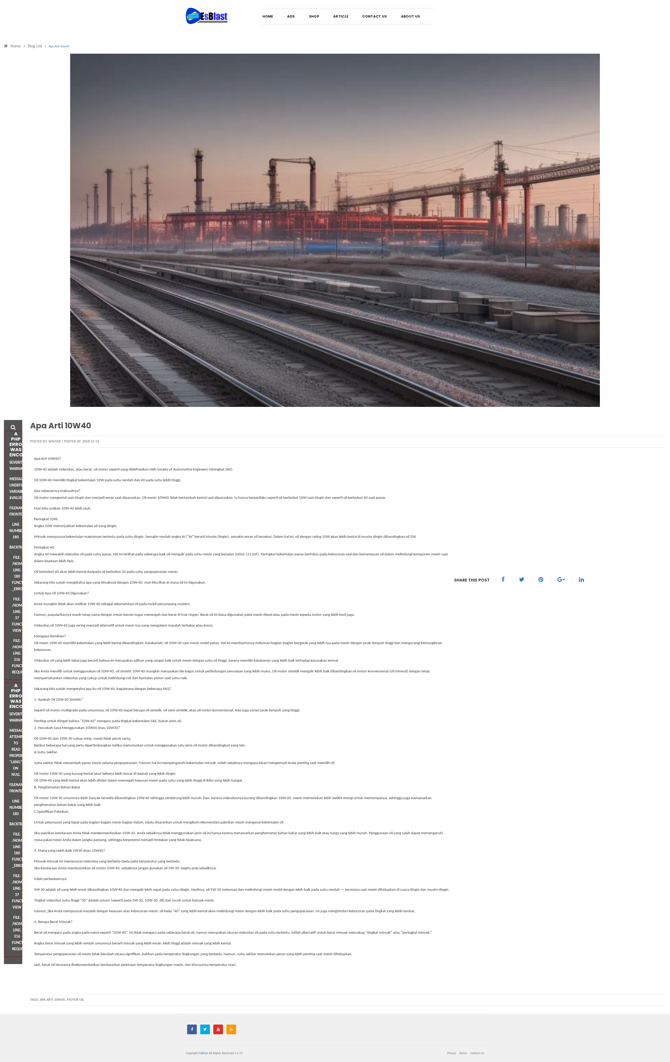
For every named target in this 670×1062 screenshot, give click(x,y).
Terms (463, 1053)
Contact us (374, 16)
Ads (291, 16)
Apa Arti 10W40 (60, 425)
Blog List (35, 46)
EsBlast (203, 1053)
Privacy (451, 1053)
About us (410, 16)
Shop (314, 16)
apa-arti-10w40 (59, 46)
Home (268, 16)
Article (340, 16)
